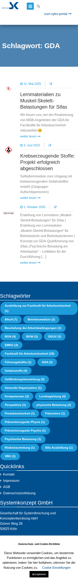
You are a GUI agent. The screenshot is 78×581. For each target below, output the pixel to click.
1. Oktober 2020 (34, 207)
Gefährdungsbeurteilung (25, 379)
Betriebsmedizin (41, 319)
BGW (32, 336)
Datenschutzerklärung (19, 493)
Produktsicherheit (20, 413)
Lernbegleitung (52, 396)
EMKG (11, 345)
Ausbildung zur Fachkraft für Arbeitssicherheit (38, 308)
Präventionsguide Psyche (25, 430)
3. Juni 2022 (32, 145)
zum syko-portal (55, 14)
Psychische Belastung (23, 439)
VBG (10, 456)
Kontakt (8, 474)
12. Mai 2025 (32, 83)
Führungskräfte (18, 362)
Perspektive (15, 405)
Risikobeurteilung (20, 447)
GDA (47, 362)
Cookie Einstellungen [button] (56, 567)
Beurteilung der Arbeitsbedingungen (33, 328)
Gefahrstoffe (16, 370)
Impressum (11, 480)
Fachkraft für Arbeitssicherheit (29, 353)
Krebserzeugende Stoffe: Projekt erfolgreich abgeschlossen (47, 162)
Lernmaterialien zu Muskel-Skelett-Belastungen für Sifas (43, 101)
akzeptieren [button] (39, 574)
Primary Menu (30, 6)
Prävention (55, 413)
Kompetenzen (17, 396)
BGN (10, 336)
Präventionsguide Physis (25, 422)
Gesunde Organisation (23, 387)
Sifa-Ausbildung (59, 447)
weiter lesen (28, 136)
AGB (6, 487)
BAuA (11, 319)
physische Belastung (53, 405)
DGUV (54, 336)
